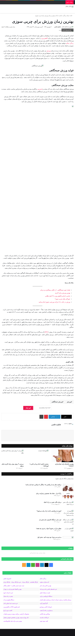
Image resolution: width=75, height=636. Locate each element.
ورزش (48, 51)
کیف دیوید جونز (44, 621)
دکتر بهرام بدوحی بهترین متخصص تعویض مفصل (16, 617)
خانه (71, 15)
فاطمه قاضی (57, 27)
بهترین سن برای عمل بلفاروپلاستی (12, 621)
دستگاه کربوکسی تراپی (46, 596)
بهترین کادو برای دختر (45, 585)
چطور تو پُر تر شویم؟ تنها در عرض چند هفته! (48, 528)
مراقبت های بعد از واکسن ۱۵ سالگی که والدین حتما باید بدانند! (43, 484)
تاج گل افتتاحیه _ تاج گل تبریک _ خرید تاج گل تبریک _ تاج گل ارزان (20, 582)
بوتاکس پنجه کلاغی (45, 614)
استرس (40, 89)
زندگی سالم (70, 43)
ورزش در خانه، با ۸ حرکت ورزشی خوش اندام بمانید (54, 302)
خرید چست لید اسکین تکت (10, 603)
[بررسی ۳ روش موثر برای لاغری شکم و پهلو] (12, 456)
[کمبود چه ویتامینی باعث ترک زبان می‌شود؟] (68, 513)
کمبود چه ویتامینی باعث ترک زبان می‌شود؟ (49, 511)
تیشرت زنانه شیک (8, 596)
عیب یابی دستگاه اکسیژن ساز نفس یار (50, 519)
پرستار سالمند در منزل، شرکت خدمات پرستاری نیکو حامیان (55, 600)
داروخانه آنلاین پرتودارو (46, 607)
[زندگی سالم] (70, 6)
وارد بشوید (58, 478)
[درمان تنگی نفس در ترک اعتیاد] (68, 505)
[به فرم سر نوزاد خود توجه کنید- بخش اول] (68, 540)
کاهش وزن (44, 38)
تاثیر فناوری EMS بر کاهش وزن (11, 607)
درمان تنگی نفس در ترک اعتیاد (52, 502)
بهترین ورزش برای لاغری (62, 293)
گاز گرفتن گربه (44, 603)
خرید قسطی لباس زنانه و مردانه (48, 589)
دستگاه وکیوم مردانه (8, 600)
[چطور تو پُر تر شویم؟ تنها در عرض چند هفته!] (68, 531)
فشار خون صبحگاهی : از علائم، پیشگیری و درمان (55, 290)
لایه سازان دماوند (44, 582)
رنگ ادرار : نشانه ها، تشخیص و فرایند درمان (48, 493)
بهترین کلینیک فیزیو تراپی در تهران (12, 589)
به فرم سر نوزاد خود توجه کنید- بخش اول (49, 537)
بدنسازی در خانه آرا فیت (46, 610)
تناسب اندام (59, 15)
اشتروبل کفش (7, 578)
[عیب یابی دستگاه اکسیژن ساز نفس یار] (68, 522)
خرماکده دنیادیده (44, 617)
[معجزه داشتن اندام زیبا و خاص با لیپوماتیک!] (37, 456)
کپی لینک (28, 408)
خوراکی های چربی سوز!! (62, 299)
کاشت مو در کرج (7, 610)
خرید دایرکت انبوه (8, 592)
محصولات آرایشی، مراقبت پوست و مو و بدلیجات (16, 614)
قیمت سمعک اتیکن (45, 592)
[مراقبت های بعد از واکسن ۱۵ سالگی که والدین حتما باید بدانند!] (68, 487)
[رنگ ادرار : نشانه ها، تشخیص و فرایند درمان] (68, 496)
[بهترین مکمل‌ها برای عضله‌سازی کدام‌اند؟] (62, 456)
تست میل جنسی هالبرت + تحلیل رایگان (13, 585)
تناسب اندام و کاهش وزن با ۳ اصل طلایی (57, 296)
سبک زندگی (66, 15)
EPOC (46, 332)
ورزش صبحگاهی (57, 402)
